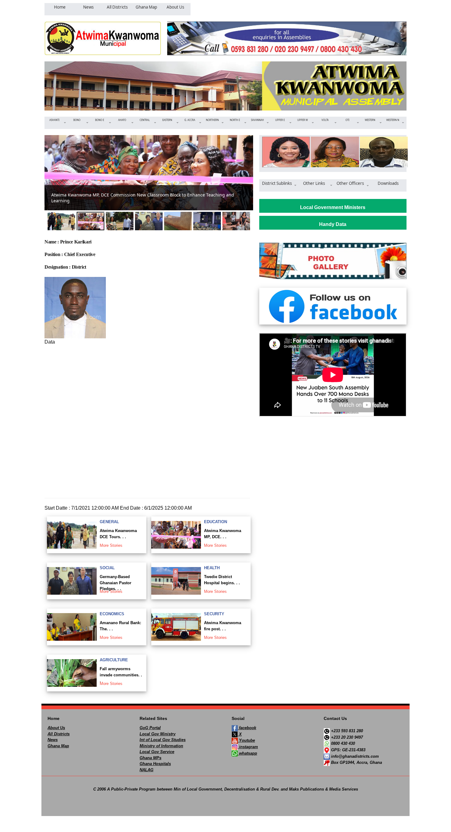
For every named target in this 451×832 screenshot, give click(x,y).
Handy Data (332, 224)
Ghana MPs (150, 758)
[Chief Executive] (284, 152)
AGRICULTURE (114, 660)
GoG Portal (150, 727)
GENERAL (109, 521)
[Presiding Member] (382, 152)
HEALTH (212, 568)
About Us (56, 727)
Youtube (246, 740)
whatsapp (247, 753)
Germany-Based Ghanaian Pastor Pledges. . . (115, 582)
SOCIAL (107, 568)
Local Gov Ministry (157, 734)
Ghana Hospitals (155, 763)
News (53, 739)
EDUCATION (215, 521)
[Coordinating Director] (333, 152)
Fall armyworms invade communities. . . (121, 675)
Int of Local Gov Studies (163, 739)
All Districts (59, 734)
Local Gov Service (157, 751)
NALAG (146, 770)
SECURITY (214, 614)
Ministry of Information (161, 746)
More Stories (111, 545)
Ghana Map (58, 746)
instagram (248, 747)
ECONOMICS (112, 614)
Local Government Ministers (332, 207)
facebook (247, 727)
